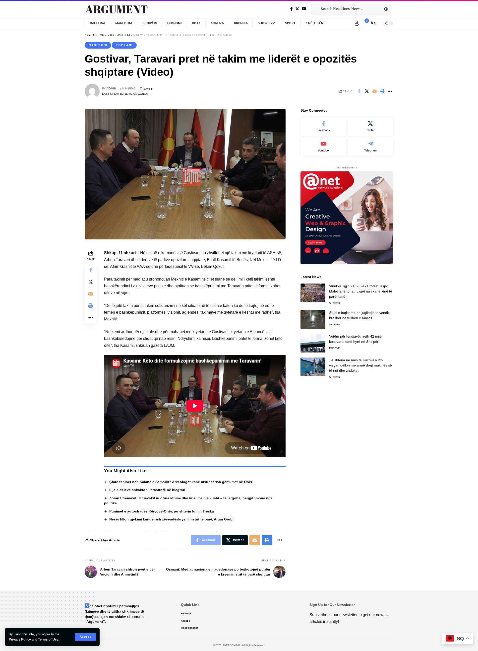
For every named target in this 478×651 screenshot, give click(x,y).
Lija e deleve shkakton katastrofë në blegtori (147, 490)
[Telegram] (370, 146)
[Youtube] (323, 146)
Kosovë (334, 348)
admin (111, 88)
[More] (389, 91)
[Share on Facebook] (359, 91)
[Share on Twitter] (366, 91)
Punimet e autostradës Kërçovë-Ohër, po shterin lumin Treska (161, 511)
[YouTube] (303, 8)
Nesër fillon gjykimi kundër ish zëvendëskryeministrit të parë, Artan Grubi (171, 519)
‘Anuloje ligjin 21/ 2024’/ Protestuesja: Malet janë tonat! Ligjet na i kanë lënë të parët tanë (360, 291)
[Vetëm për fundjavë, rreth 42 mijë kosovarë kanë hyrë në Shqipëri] (312, 343)
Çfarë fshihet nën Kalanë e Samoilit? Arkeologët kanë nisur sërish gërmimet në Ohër (180, 482)
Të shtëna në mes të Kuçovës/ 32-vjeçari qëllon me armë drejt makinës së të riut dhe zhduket (360, 365)
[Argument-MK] (116, 9)
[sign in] (356, 23)
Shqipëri (335, 303)
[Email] (374, 91)
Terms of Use (48, 639)
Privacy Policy (20, 639)
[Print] (382, 91)
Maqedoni (98, 45)
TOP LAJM (124, 45)
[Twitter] (297, 8)
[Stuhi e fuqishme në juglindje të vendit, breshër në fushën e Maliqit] (312, 319)
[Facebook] (291, 8)
